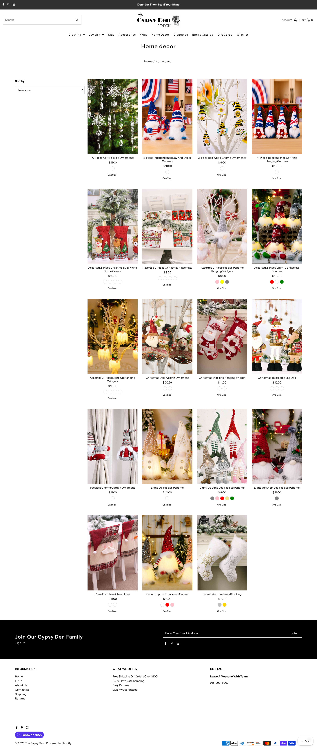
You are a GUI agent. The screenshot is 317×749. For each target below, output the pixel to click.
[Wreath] (165, 278)
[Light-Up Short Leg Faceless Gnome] (277, 446)
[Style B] (110, 392)
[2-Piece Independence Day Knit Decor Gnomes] (167, 116)
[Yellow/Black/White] (222, 168)
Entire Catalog (202, 34)
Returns (20, 698)
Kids (111, 34)
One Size (112, 174)
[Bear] (120, 282)
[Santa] (105, 282)
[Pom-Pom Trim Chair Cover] (113, 552)
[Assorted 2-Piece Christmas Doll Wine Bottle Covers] (113, 226)
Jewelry (94, 34)
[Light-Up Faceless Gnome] (167, 446)
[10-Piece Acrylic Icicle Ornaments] (113, 116)
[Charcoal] (277, 282)
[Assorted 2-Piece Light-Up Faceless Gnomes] (277, 226)
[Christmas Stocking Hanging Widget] (222, 336)
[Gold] (224, 605)
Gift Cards (225, 34)
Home (148, 61)
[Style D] (120, 392)
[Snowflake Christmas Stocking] (222, 552)
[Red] (272, 282)
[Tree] (170, 278)
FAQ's (18, 681)
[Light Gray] (227, 282)
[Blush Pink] (217, 282)
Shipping (20, 694)
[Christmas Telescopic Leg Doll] (277, 336)
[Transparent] (112, 168)
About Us (21, 685)
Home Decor (160, 34)
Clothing (75, 34)
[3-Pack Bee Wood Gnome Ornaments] (222, 116)
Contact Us (22, 689)
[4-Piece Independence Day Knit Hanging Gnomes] (277, 116)
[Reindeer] (115, 282)
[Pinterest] (7, 4)
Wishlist (242, 34)
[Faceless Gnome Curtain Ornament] (113, 446)
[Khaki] (227, 498)
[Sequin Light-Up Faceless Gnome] (167, 552)
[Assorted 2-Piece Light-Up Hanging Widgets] (113, 336)
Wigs (143, 34)
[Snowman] (110, 282)
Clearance (181, 34)
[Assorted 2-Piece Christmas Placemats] (167, 226)
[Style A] (105, 392)
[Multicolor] (277, 172)
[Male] (167, 498)
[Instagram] (13, 4)
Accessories (127, 34)
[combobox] (37, 19)
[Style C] (115, 392)
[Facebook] (3, 4)
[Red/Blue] (167, 172)
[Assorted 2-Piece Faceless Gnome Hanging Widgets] (222, 226)
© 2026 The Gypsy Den (30, 743)
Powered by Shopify (58, 743)
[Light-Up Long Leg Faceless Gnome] (222, 446)
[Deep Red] (222, 498)
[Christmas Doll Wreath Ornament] (167, 336)
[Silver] (219, 605)
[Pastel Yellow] (222, 282)
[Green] (282, 282)
